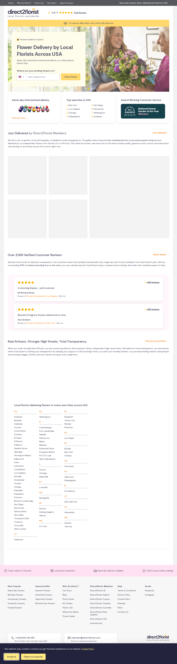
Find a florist (68, 599)
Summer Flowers (42, 590)
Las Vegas (69, 438)
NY (65, 443)
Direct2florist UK (97, 590)
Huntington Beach (22, 455)
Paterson (68, 427)
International (96, 623)
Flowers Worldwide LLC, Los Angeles (42, 296)
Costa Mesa (20, 431)
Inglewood (19, 459)
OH (65, 460)
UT (65, 496)
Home (10, 3)
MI (40, 503)
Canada (30, 107)
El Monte (18, 441)
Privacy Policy (124, 594)
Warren (42, 515)
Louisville (43, 487)
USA (47, 110)
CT (15, 534)
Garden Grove (20, 448)
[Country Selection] (21, 76)
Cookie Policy (124, 599)
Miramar (43, 445)
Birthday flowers (15, 594)
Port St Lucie (45, 455)
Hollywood (44, 438)
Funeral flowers (15, 607)
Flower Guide (69, 616)
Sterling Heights (46, 512)
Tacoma (68, 526)
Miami (42, 441)
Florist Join (39, 3)
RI (65, 485)
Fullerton (18, 445)
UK (43, 110)
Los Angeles (74, 109)
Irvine (16, 462)
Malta (46, 107)
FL (40, 422)
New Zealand (20, 110)
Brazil (26, 107)
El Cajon (18, 438)
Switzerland (38, 110)
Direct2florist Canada (100, 603)
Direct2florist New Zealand (98, 613)
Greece (25, 110)
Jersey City (69, 420)
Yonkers (68, 455)
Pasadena (18, 494)
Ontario (17, 483)
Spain (34, 110)
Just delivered (160, 132)
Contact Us (123, 612)
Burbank (18, 420)
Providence (69, 491)
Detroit (42, 508)
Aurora (42, 469)
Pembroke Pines (46, 448)
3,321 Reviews (80, 13)
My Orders (51, 3)
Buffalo (67, 448)
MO (41, 520)
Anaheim (98, 116)
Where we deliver (71, 612)
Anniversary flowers (17, 599)
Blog (65, 594)
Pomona (18, 497)
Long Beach (19, 469)
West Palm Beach (47, 459)
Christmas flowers (43, 594)
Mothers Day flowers (45, 603)
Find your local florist (157, 341)
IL (40, 464)
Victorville (18, 525)
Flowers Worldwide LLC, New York (41, 323)
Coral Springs (45, 427)
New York (73, 105)
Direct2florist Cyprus (100, 599)
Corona (17, 427)
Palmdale (18, 490)
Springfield (44, 498)
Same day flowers (16, 590)
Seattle (67, 523)
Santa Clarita (20, 511)
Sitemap (121, 603)
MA (40, 492)
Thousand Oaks (21, 518)
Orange (17, 487)
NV (65, 432)
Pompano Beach (47, 452)
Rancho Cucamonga (23, 501)
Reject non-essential (33, 656)
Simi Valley (19, 515)
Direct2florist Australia (100, 607)
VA (65, 507)
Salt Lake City (70, 501)
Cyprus (34, 107)
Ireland (42, 107)
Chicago (72, 112)
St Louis (43, 526)
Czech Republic (38, 107)
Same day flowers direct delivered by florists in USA (144, 3)
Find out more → (20, 118)
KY (40, 481)
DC (40, 411)
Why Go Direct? (24, 3)
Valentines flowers (43, 599)
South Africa (29, 110)
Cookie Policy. (87, 649)
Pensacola (98, 109)
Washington (99, 112)
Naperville (43, 476)
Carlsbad (18, 424)
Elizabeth (68, 417)
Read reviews (161, 254)
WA (66, 517)
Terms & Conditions (127, 590)
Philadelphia (74, 116)
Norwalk (18, 476)
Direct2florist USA (98, 619)
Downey (18, 434)
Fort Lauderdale (46, 431)
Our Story (67, 590)
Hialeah (42, 434)
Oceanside (19, 480)
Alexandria (69, 512)
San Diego (98, 105)
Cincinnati (69, 466)
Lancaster (19, 466)
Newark (67, 424)
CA (15, 411)
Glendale (18, 452)
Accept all (11, 656)
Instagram (149, 594)
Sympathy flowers (16, 603)
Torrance (18, 522)
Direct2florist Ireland (99, 594)
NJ (65, 411)
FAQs (120, 607)
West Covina (20, 529)
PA (65, 471)
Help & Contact (66, 3)
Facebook (149, 590)
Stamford (18, 539)
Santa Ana (19, 508)
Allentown (69, 477)
